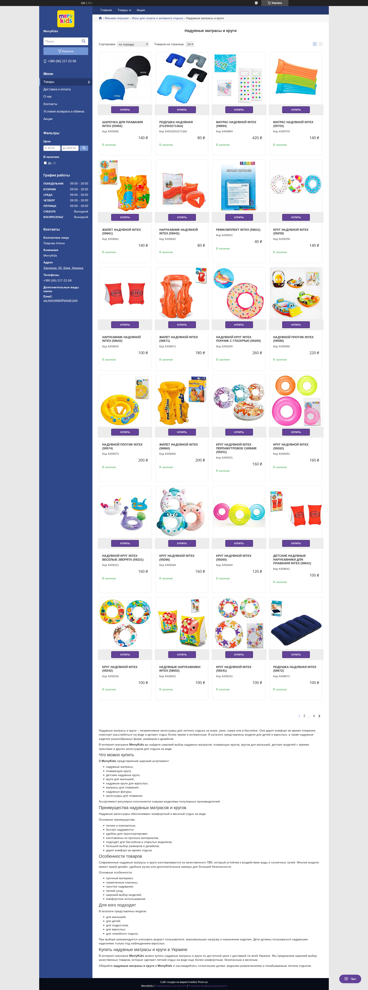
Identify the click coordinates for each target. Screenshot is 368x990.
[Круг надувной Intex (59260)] (239, 512)
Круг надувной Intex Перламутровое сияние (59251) (236, 448)
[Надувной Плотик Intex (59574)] (125, 401)
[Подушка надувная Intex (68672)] (296, 623)
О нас (47, 96)
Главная (106, 10)
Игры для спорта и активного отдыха (157, 18)
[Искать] (83, 41)
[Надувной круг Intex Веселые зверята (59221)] (125, 512)
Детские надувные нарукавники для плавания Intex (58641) (292, 559)
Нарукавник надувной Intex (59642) (178, 231)
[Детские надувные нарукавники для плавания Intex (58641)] (296, 512)
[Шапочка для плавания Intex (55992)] (125, 78)
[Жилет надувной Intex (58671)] (182, 293)
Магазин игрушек (117, 18)
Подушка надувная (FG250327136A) (176, 124)
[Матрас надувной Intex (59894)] (239, 78)
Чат (353, 979)
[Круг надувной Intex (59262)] (296, 401)
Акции (47, 119)
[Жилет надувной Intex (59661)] (125, 186)
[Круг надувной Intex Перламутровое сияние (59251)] (239, 401)
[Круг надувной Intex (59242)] (125, 623)
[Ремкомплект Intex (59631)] (239, 186)
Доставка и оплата (57, 89)
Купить (125, 109)
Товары (48, 82)
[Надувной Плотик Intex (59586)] (296, 293)
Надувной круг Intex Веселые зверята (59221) (123, 557)
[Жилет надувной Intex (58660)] (182, 401)
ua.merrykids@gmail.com (60, 300)
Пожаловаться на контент (170, 985)
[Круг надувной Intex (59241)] (239, 623)
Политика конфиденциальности (207, 985)
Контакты (50, 104)
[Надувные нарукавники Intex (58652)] (182, 623)
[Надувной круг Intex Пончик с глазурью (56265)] (239, 293)
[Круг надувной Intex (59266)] (182, 512)
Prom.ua (203, 982)
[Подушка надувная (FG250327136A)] (182, 78)
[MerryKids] (65, 18)
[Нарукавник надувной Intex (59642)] (182, 186)
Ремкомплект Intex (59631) (238, 229)
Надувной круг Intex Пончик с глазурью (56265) (238, 339)
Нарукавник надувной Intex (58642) (121, 339)
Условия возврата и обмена (63, 111)
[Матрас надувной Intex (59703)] (296, 78)
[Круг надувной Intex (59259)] (296, 186)
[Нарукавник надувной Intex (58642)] (125, 293)
